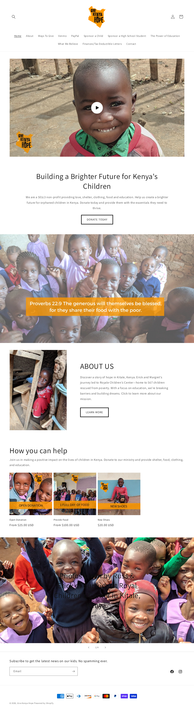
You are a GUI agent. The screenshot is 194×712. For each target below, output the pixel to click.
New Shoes (104, 519)
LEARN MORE (94, 412)
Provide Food (61, 519)
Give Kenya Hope (25, 703)
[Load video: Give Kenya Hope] (97, 108)
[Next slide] (105, 647)
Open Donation (18, 519)
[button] (13, 17)
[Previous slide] (88, 647)
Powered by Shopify (44, 703)
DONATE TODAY (97, 219)
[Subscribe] (73, 671)
